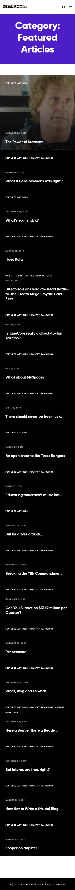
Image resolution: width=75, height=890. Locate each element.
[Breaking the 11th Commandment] (37, 561)
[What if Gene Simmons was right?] (37, 169)
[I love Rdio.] (37, 248)
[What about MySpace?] (37, 365)
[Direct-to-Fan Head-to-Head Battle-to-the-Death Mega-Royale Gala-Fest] (37, 287)
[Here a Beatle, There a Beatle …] (37, 718)
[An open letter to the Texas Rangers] (37, 444)
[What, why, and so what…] (37, 679)
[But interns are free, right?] (37, 758)
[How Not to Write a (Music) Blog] (37, 797)
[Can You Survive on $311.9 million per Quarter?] (37, 601)
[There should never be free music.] (37, 404)
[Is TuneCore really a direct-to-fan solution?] (37, 326)
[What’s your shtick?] (37, 208)
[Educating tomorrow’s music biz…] (37, 483)
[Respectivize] (37, 640)
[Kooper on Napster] (37, 836)
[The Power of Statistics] (37, 112)
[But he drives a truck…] (37, 522)
